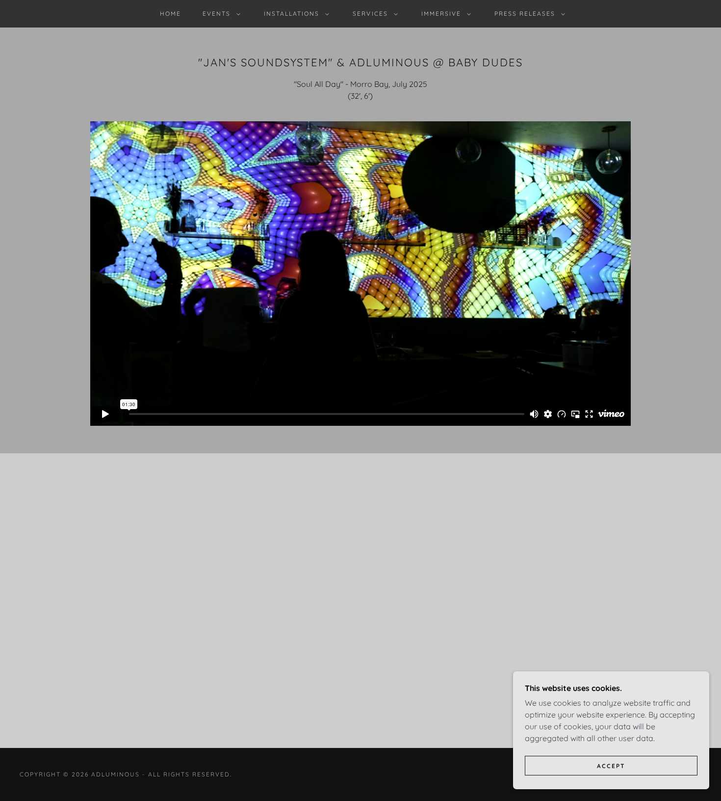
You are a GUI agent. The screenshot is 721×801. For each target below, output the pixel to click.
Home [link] (170, 13)
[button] (219, 14)
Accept (611, 766)
